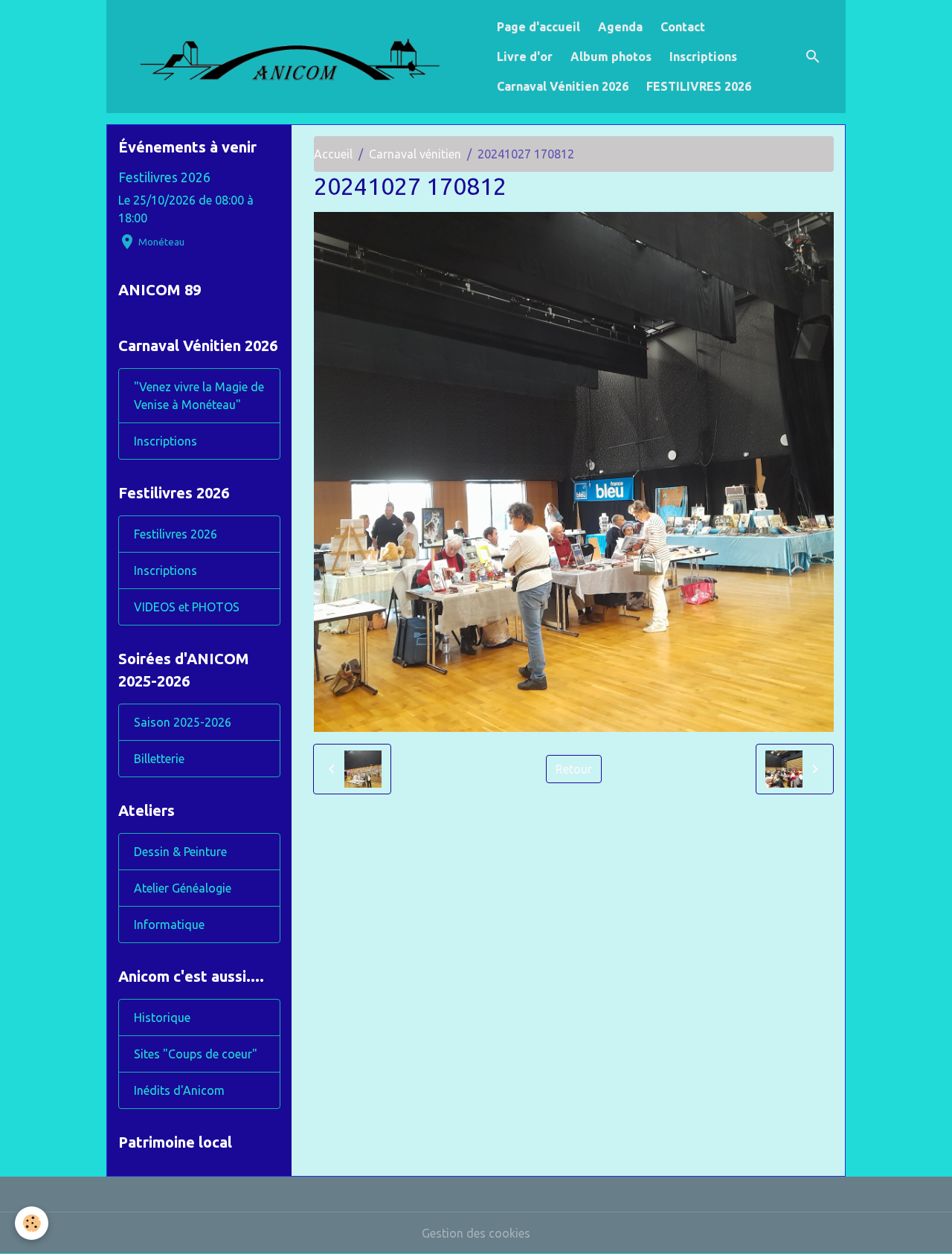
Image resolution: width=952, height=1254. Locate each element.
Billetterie (159, 758)
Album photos (611, 56)
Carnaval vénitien (415, 154)
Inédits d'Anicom (179, 1090)
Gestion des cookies (476, 1233)
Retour (574, 769)
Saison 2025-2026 (182, 722)
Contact (682, 26)
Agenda (620, 26)
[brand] (298, 56)
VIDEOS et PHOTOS (186, 607)
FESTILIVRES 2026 (698, 86)
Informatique (169, 924)
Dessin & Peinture (180, 851)
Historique (162, 1017)
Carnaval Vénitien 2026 (562, 86)
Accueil (333, 154)
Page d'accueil (538, 26)
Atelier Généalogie (182, 888)
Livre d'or (525, 56)
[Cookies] (31, 1223)
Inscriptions (703, 56)
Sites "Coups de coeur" (195, 1054)
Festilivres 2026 (164, 177)
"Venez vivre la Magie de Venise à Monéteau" (199, 395)
